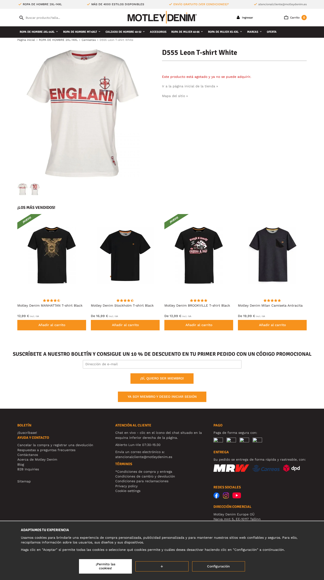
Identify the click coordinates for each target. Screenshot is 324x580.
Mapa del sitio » (175, 96)
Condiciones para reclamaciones (141, 481)
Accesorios (158, 32)
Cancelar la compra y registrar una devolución (55, 445)
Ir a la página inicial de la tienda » (190, 86)
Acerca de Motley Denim (37, 459)
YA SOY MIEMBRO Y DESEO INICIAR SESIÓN (162, 396)
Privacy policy (126, 486)
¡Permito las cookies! (105, 566)
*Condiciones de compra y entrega (143, 471)
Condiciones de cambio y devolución (145, 476)
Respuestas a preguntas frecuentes (46, 450)
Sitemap (24, 481)
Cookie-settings (127, 491)
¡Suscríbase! (27, 433)
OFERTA (272, 32)
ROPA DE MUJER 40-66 (185, 32)
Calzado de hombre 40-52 (123, 32)
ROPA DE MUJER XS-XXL (223, 32)
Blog (20, 464)
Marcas (252, 32)
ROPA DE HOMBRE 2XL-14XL (37, 32)
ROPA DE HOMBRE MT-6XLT (80, 32)
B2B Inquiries (28, 469)
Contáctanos (27, 455)
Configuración (218, 566)
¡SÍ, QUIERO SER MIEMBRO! (162, 378)
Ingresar (247, 17)
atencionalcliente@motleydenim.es (282, 4)
